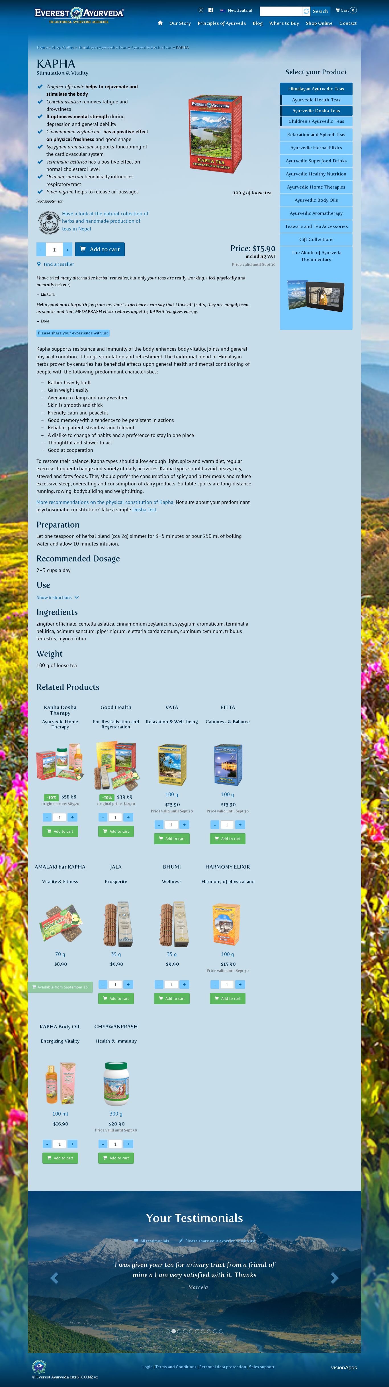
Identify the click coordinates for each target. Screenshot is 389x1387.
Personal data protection (222, 1366)
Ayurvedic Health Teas (316, 100)
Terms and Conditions (175, 1366)
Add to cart (104, 249)
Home (162, 22)
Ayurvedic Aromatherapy (316, 213)
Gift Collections (316, 239)
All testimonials (155, 1241)
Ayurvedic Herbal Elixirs (316, 147)
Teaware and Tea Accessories (316, 226)
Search (320, 11)
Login (147, 1366)
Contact (348, 23)
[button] (53, 1299)
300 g (116, 1078)
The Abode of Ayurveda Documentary (316, 256)
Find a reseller (58, 264)
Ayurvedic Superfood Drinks (316, 161)
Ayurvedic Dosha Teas (151, 47)
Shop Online (319, 23)
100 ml (60, 1075)
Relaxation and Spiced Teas (316, 134)
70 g (60, 915)
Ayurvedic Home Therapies (316, 187)
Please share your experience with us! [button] (73, 333)
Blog (258, 23)
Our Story (180, 23)
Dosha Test (144, 509)
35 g (116, 915)
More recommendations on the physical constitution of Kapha (104, 502)
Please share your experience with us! (220, 1241)
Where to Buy (284, 23)
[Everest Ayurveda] (79, 16)
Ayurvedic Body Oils (316, 200)
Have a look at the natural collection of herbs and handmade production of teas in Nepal (105, 221)
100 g (172, 758)
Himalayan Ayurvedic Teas (102, 47)
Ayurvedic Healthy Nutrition (316, 174)
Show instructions (55, 597)
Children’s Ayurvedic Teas (316, 121)
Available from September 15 (63, 987)
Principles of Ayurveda (222, 23)
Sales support (262, 1366)
